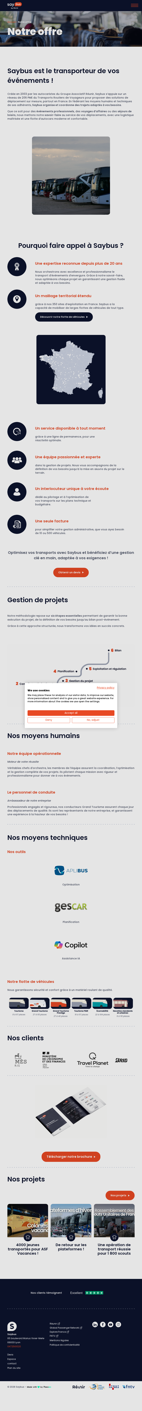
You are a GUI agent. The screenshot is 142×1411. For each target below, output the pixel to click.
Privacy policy (105, 687)
